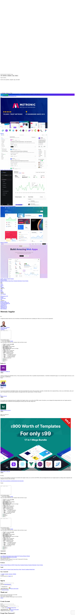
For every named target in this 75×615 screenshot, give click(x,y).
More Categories (3, 308)
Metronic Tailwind (3, 564)
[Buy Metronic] (3, 557)
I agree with (4, 607)
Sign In (2, 292)
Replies (16, 75)
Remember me (4, 586)
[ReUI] (0, 288)
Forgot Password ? (7, 584)
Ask (3, 294)
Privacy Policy (19, 569)
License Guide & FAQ (15, 556)
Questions (4, 75)
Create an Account (5, 589)
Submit (11, 341)
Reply (2, 372)
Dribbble (14, 573)
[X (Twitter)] (4, 288)
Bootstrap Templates (4, 280)
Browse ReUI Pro (4, 95)
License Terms (13, 569)
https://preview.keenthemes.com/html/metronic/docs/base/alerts (12, 480)
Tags (13, 75)
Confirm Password (3, 606)
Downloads (8, 556)
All (1, 75)
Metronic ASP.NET (11, 564)
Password (2, 584)
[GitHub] (3, 288)
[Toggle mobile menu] (0, 96)
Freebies (26, 280)
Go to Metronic (3, 556)
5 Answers (2, 329)
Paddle (9, 576)
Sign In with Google (14, 588)
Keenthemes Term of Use (11, 607)
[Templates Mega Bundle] (12, 557)
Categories (9, 75)
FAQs (1, 569)
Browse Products (3, 279)
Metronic (5, 328)
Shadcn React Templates (13, 280)
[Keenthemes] (9, 96)
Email (1, 583)
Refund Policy (32, 569)
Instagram (10, 573)
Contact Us (5, 569)
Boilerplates (20, 280)
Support (8, 569)
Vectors (23, 280)
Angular (2, 328)
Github (3, 573)
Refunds (28, 556)
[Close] (0, 578)
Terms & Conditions (25, 569)
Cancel (8, 341)
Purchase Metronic (23, 556)
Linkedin (6, 573)
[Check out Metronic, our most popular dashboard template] (1, 288)
